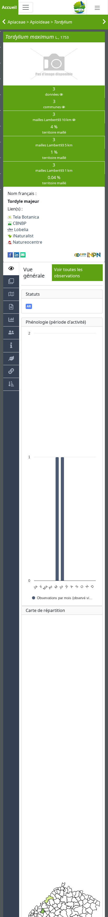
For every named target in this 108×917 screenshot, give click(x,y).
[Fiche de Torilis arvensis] (104, 22)
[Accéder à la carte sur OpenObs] (80, 254)
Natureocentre (27, 242)
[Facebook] (10, 254)
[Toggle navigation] (25, 7)
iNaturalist (23, 236)
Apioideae (40, 22)
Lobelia (20, 229)
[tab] (11, 268)
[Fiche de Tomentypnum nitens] (4, 22)
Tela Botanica (25, 217)
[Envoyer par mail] (22, 254)
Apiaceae (16, 22)
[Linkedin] (16, 254)
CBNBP (19, 223)
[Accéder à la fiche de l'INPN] (93, 254)
